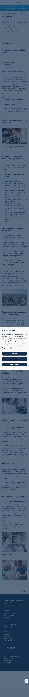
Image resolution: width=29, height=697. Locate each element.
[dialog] (14, 348)
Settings (14, 353)
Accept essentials (14, 359)
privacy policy (8, 348)
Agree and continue (14, 364)
